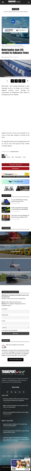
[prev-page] (3, 223)
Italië (13, 157)
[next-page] (5, 223)
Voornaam (4, 309)
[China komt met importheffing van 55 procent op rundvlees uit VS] (6, 218)
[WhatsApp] (23, 81)
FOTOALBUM (6, 228)
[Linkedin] (15, 392)
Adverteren (10, 456)
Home (3, 45)
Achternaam (5, 315)
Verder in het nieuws (17, 45)
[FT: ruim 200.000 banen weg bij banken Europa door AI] (6, 202)
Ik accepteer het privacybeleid (9, 330)
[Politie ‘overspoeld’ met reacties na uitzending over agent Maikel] (6, 210)
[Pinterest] (20, 81)
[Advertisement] (15, 114)
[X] (16, 81)
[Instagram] (11, 392)
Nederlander (18, 157)
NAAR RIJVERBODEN (15, 359)
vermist (8, 157)
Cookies (16, 456)
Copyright (26, 456)
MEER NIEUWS (9, 45)
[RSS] (19, 392)
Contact (4, 456)
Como (24, 157)
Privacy (21, 456)
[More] (27, 81)
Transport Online (14, 151)
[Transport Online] (15, 2)
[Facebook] (12, 81)
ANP (6, 155)
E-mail (3, 321)
